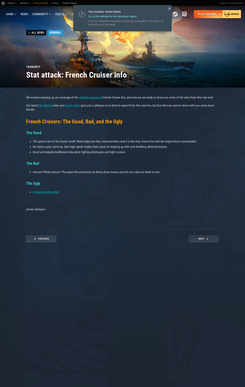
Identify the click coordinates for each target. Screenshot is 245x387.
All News (38, 32)
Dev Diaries (45, 105)
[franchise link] (175, 14)
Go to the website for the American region (112, 16)
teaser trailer (72, 105)
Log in (223, 3)
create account (236, 3)
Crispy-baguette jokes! (46, 192)
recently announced (90, 97)
